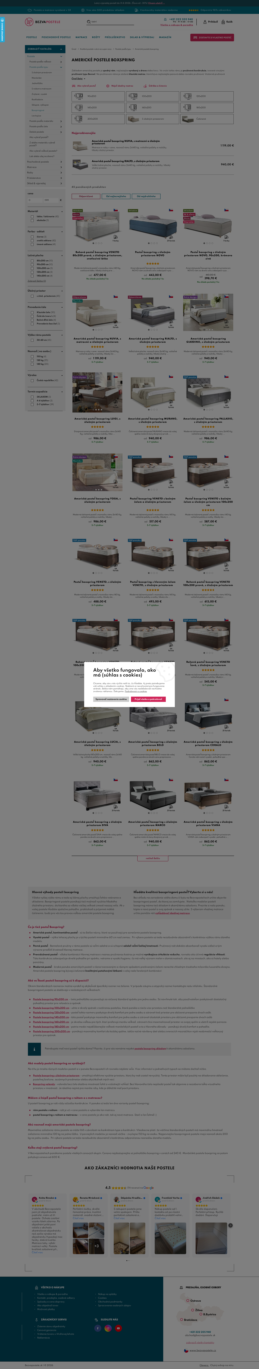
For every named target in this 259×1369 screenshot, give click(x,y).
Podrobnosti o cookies (136, 691)
